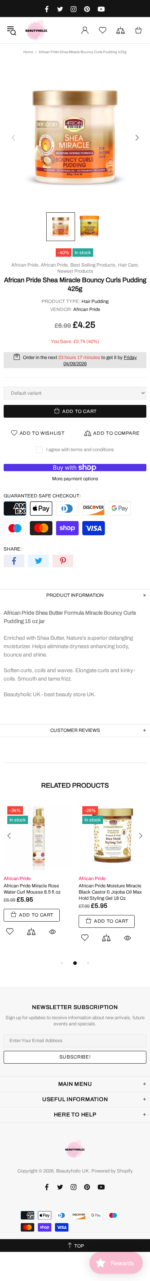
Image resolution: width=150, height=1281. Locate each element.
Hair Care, (128, 265)
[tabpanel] (37, 878)
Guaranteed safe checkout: (42, 495)
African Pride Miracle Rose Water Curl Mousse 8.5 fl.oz (32, 889)
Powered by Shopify (112, 1171)
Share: (13, 549)
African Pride (86, 309)
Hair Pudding (95, 301)
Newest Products (75, 271)
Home (28, 52)
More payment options (75, 478)
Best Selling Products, (93, 265)
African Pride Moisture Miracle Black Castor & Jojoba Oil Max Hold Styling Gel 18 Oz (110, 892)
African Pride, (25, 265)
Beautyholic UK (36, 30)
